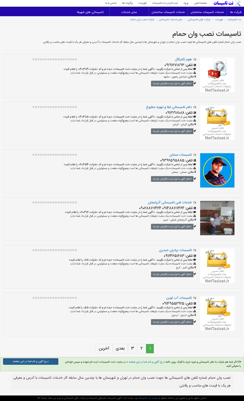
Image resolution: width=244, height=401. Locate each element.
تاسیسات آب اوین (179, 298)
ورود (185, 3)
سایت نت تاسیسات (147, 398)
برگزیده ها (127, 3)
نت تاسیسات (234, 19)
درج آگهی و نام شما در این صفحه (147, 362)
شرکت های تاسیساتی (199, 19)
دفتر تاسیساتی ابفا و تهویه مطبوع (169, 107)
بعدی (120, 348)
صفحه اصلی (200, 3)
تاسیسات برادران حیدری (175, 250)
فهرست (143, 3)
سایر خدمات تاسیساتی (171, 19)
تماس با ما (110, 3)
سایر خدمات (129, 12)
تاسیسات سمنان (180, 155)
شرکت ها (236, 12)
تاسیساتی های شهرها (90, 12)
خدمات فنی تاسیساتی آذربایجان (170, 202)
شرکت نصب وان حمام (142, 19)
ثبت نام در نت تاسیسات (165, 3)
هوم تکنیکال (183, 59)
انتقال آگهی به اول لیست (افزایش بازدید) (172, 83)
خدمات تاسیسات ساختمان (207, 12)
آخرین (104, 348)
